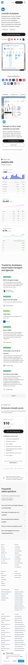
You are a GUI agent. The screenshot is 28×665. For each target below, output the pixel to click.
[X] (12, 83)
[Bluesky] (5, 83)
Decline (14, 661)
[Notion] (20, 39)
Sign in (12, 2)
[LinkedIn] (10, 80)
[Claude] (9, 39)
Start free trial (19, 2)
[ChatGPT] (12, 39)
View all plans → (13, 462)
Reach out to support (7, 499)
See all (13, 396)
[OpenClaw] (15, 39)
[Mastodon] (8, 83)
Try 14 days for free (13, 141)
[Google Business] (15, 83)
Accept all (21, 661)
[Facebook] (3, 80)
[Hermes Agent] (23, 39)
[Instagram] (6, 80)
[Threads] (13, 80)
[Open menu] (24, 2)
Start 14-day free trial (15, 431)
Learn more (13, 145)
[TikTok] (20, 80)
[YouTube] (17, 80)
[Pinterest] (24, 80)
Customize (7, 661)
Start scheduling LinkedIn (13, 34)
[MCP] (18, 39)
